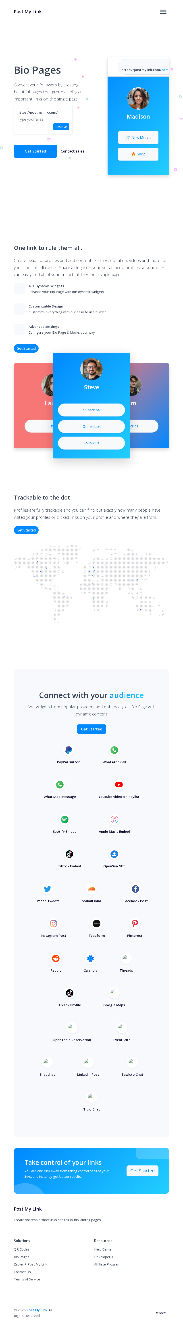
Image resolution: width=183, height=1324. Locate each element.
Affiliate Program (107, 1264)
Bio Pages (21, 1257)
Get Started (35, 151)
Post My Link (37, 1310)
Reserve (61, 127)
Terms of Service (27, 1279)
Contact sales (72, 151)
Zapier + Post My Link (30, 1264)
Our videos (92, 426)
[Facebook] (134, 124)
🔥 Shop (138, 154)
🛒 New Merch (138, 137)
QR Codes (21, 1249)
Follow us (91, 443)
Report (160, 1313)
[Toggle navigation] (163, 11)
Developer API (105, 1257)
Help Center (103, 1249)
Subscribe (130, 426)
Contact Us (22, 1272)
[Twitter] (143, 124)
